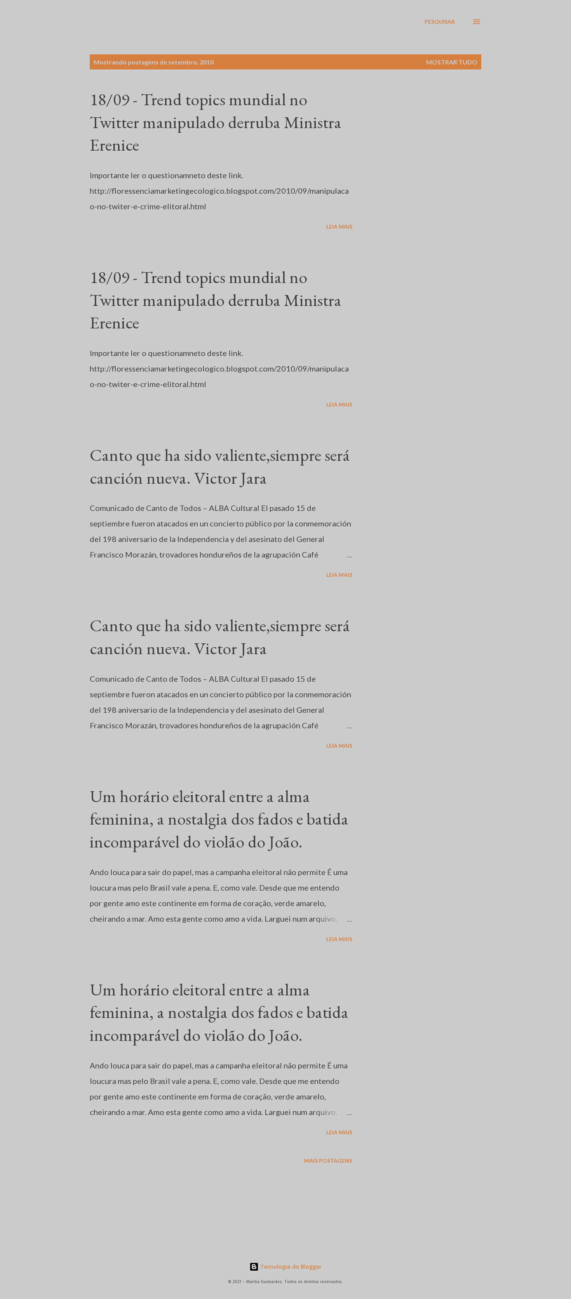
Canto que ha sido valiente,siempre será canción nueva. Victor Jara (220, 466)
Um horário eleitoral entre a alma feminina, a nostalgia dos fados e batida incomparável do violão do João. (219, 819)
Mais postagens (328, 1160)
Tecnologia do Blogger (290, 1266)
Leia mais (339, 226)
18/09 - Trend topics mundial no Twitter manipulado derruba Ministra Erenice (215, 122)
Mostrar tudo (451, 62)
